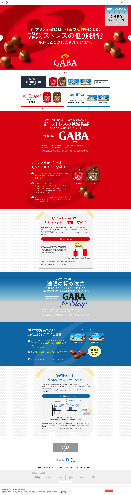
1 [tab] (64, 72)
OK (109, 490)
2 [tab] (66, 72)
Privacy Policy (65, 492)
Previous (1, 38)
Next (129, 38)
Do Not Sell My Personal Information (96, 490)
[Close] (128, 491)
